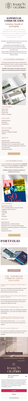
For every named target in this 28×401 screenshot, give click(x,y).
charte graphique (18, 321)
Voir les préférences (14, 397)
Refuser (14, 394)
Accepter (14, 390)
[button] (26, 376)
